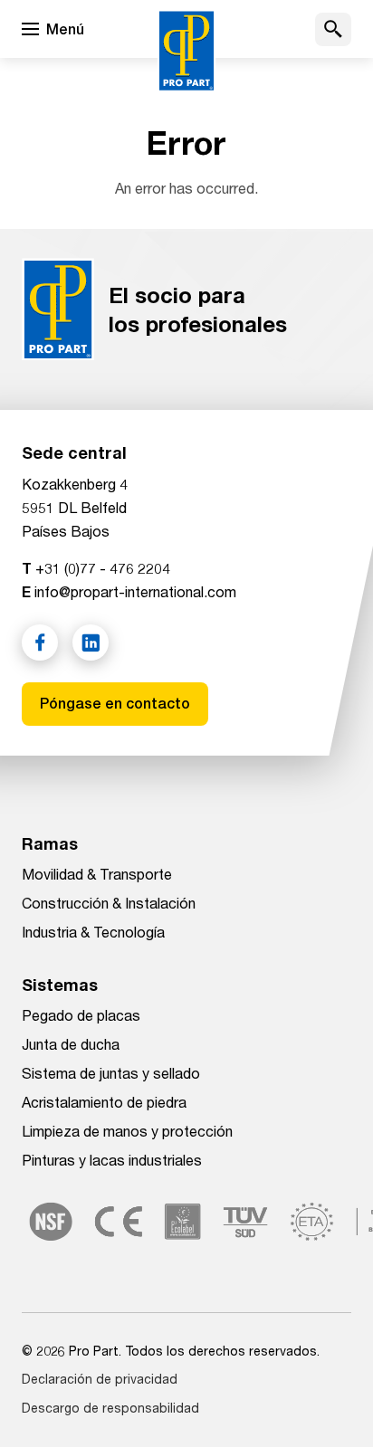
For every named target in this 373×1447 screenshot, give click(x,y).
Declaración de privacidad (99, 1378)
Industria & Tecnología (93, 931)
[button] (333, 29)
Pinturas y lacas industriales (112, 1159)
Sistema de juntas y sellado (111, 1072)
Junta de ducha (71, 1043)
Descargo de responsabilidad (110, 1407)
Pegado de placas (81, 1014)
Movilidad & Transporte (97, 873)
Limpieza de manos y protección (127, 1130)
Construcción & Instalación (109, 902)
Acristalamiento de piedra (104, 1101)
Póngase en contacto (115, 703)
